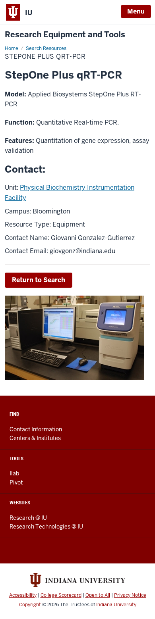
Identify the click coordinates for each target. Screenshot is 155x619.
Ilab (14, 473)
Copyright (30, 605)
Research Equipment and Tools (65, 34)
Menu (136, 11)
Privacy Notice (130, 595)
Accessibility (23, 595)
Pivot (16, 482)
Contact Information (36, 429)
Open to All (97, 595)
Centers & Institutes (35, 438)
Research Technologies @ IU (46, 526)
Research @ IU (28, 517)
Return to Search (38, 280)
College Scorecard (61, 595)
